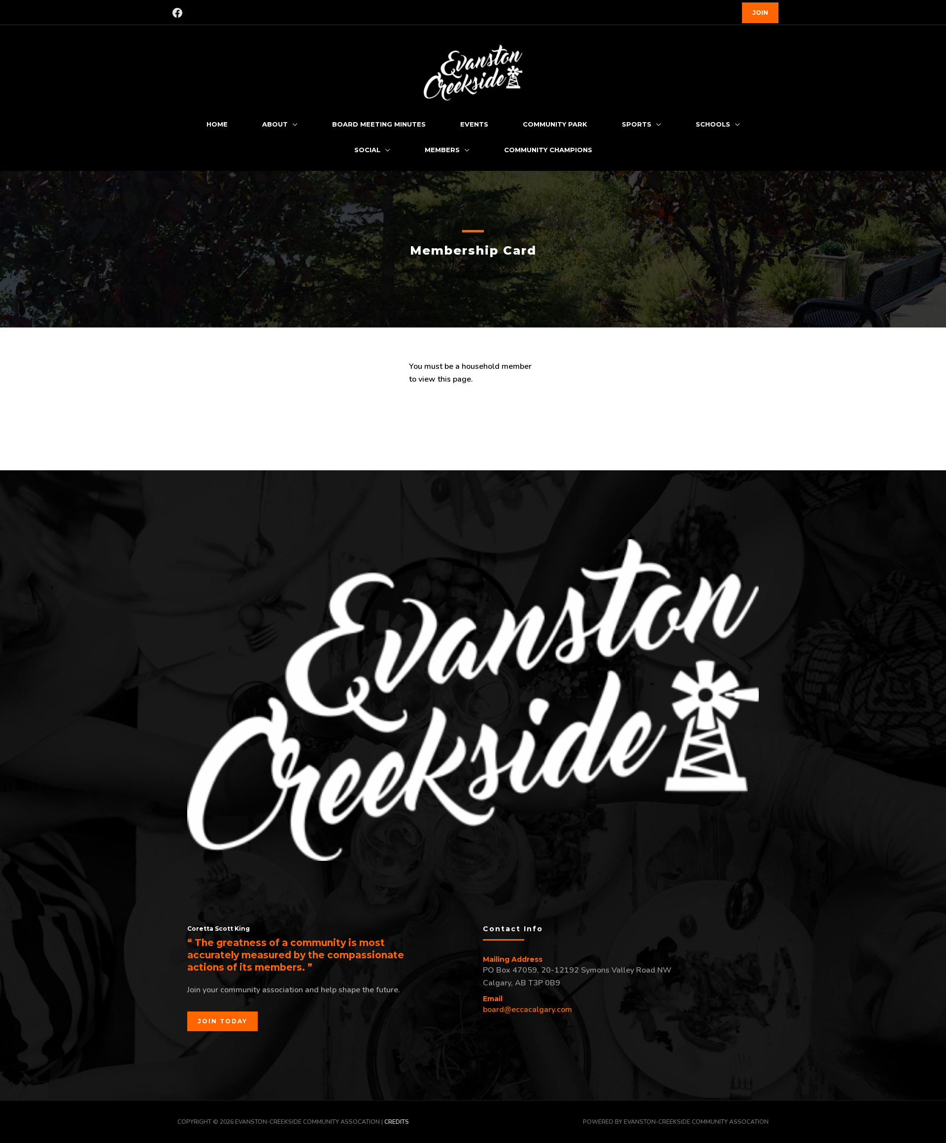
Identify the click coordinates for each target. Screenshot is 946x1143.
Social (367, 150)
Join (760, 12)
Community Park (555, 124)
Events (474, 124)
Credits (396, 1122)
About (275, 124)
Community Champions (548, 150)
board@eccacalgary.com (527, 1009)
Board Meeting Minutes (379, 124)
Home (217, 124)
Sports (636, 124)
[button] (222, 1021)
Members (442, 150)
